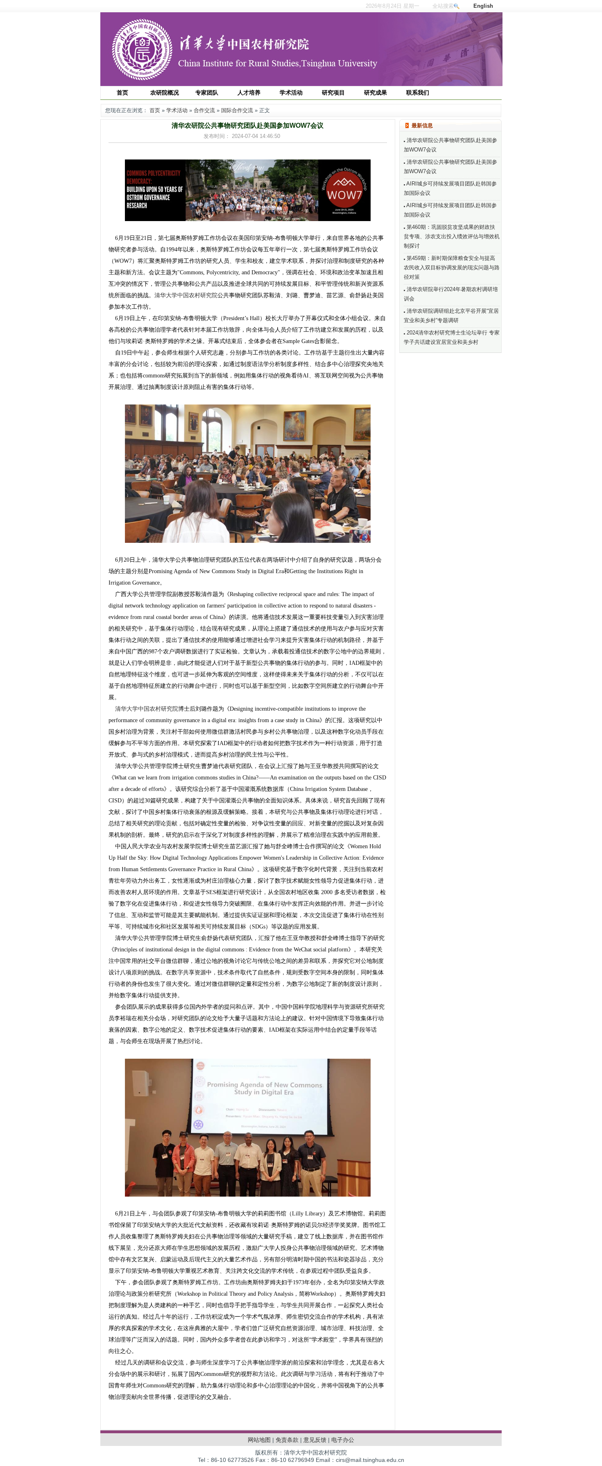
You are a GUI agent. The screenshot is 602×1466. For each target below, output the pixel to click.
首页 (154, 110)
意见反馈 (314, 1440)
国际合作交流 (237, 110)
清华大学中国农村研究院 (185, 295)
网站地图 (259, 1440)
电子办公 (342, 1440)
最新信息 (422, 125)
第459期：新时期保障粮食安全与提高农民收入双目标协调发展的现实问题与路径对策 (452, 267)
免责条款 (287, 1440)
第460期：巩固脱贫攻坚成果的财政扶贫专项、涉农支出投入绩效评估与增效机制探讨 (452, 236)
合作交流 (204, 110)
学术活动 (177, 110)
